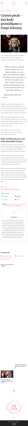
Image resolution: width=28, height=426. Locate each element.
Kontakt (14, 419)
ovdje (2, 181)
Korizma (8, 206)
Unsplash (16, 189)
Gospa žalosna (22, 204)
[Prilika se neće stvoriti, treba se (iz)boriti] (7, 259)
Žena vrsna (4, 187)
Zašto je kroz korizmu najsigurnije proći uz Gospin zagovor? (7, 381)
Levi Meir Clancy (8, 189)
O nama (14, 417)
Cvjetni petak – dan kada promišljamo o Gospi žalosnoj (11, 21)
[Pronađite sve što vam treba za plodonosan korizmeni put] (21, 309)
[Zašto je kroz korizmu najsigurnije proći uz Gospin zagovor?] (7, 374)
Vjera (11, 10)
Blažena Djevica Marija (5, 10)
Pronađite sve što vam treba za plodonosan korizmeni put (21, 366)
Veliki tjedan (19, 206)
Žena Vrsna (4, 31)
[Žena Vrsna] (14, 3)
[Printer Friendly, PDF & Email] (5, 193)
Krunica (13, 206)
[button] (7, 196)
